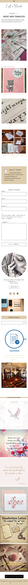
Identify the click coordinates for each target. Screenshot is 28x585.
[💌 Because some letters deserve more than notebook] (14, 415)
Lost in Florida (14, 6)
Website (4, 206)
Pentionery (18, 281)
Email (3, 198)
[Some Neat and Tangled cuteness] (13, 80)
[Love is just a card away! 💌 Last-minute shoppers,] (14, 501)
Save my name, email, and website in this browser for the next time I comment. (13, 217)
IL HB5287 (14, 390)
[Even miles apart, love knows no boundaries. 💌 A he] (14, 472)
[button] (14, 1)
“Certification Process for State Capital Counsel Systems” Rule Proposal (14, 357)
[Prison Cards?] (13, 111)
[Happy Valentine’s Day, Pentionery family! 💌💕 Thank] (14, 443)
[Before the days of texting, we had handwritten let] (14, 529)
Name (3, 191)
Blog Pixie (15, 582)
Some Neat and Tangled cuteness (14, 94)
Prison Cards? (13, 125)
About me (14, 287)
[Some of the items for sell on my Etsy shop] (13, 141)
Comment (5, 222)
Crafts (17, 13)
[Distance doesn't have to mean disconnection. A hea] (14, 558)
